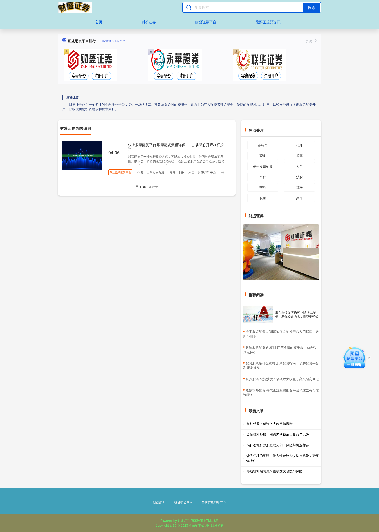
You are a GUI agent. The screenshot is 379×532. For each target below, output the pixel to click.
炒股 (299, 176)
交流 (262, 187)
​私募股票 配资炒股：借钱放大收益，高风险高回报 (282, 378)
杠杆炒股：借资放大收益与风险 (270, 423)
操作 (299, 197)
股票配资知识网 (199, 525)
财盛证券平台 (205, 21)
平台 (262, 176)
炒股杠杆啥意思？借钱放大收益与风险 (274, 471)
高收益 (263, 145)
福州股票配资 (263, 166)
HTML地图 (211, 520)
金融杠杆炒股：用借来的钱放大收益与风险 (278, 434)
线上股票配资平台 (120, 172)
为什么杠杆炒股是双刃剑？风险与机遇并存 (278, 445)
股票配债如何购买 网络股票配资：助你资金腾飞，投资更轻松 (296, 314)
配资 (262, 155)
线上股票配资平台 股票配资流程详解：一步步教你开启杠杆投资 (176, 146)
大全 (299, 166)
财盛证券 (149, 21)
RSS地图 (197, 520)
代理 (299, 145)
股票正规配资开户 (270, 21)
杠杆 (299, 187)
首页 (98, 21)
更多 (309, 41)
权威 (262, 197)
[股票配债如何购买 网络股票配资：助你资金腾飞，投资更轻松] (258, 314)
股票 (299, 155)
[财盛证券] (75, 7)
